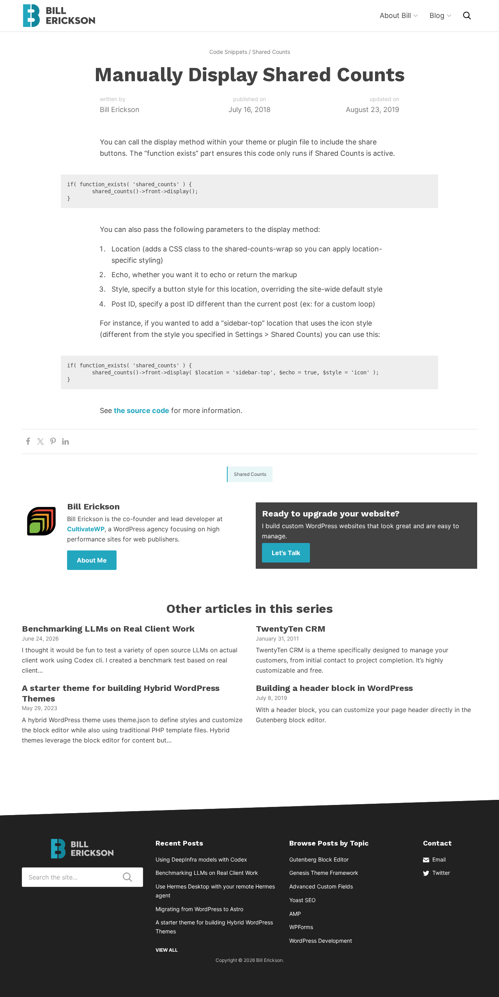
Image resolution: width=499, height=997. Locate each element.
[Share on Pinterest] (53, 441)
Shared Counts (271, 51)
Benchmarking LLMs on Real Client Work (108, 629)
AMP (295, 913)
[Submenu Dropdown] (415, 15)
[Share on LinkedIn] (65, 441)
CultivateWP (85, 529)
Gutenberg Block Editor (319, 859)
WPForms (301, 927)
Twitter (441, 872)
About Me (92, 560)
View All (167, 950)
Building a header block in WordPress (334, 688)
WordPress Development (320, 940)
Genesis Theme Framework (323, 872)
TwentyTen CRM (291, 629)
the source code (141, 410)
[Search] (467, 15)
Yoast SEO (302, 900)
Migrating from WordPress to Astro (199, 909)
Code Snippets (228, 51)
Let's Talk (286, 553)
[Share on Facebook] (28, 441)
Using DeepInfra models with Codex (201, 859)
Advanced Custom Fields (321, 886)
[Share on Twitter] (40, 441)
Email (439, 859)
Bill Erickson (59, 15)
